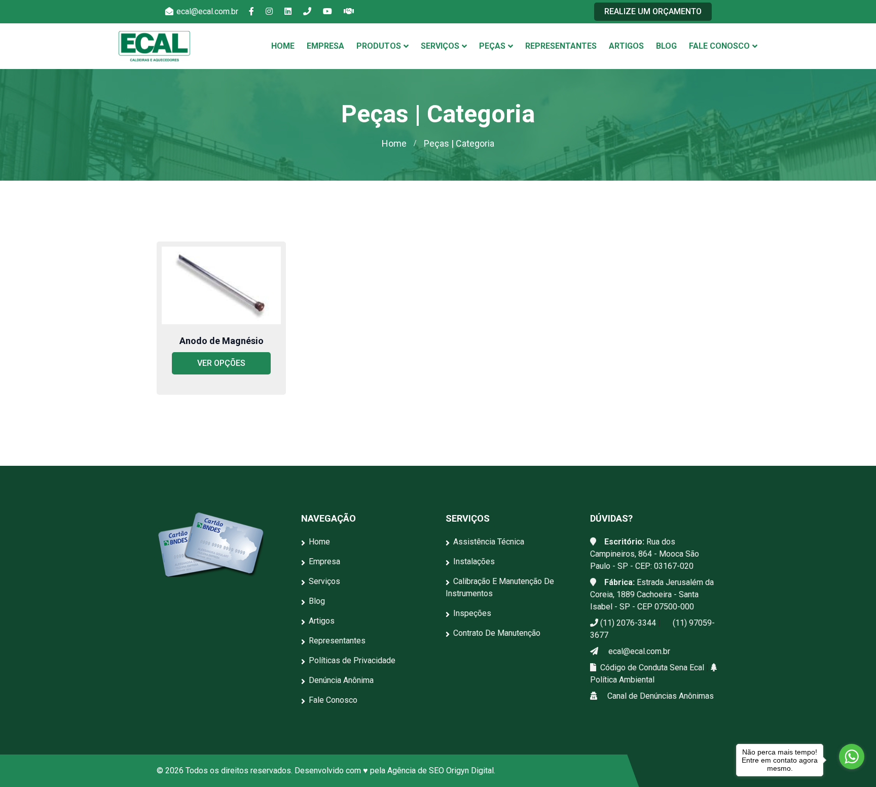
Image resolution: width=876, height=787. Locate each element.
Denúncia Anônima (341, 680)
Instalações (474, 561)
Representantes (561, 46)
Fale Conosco (719, 46)
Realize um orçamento (653, 11)
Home (283, 46)
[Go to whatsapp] (851, 756)
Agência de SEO (415, 770)
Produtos (378, 46)
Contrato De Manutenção (496, 633)
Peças (492, 46)
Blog (666, 46)
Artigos (626, 46)
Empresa (325, 46)
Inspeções (472, 613)
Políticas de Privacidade (352, 660)
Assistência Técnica (488, 541)
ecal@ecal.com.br (206, 11)
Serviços (440, 46)
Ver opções (221, 363)
